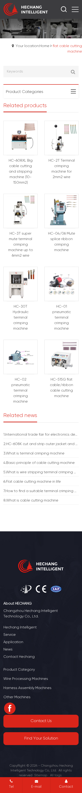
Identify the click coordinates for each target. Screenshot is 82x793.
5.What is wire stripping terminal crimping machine (41, 472)
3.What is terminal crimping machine (33, 453)
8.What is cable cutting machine (30, 500)
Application (13, 642)
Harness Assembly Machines (27, 688)
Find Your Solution (41, 738)
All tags (56, 775)
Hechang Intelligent (20, 627)
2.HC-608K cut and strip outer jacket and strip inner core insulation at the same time (41, 444)
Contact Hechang (19, 657)
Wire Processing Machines (25, 679)
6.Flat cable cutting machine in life (32, 482)
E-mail (36, 787)
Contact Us (41, 721)
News (8, 649)
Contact (66, 787)
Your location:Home (32, 46)
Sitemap (40, 775)
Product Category (19, 670)
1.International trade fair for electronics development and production (41, 435)
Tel (11, 787)
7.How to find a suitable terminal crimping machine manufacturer (41, 491)
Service (9, 635)
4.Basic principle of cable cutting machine (39, 463)
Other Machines (17, 697)
